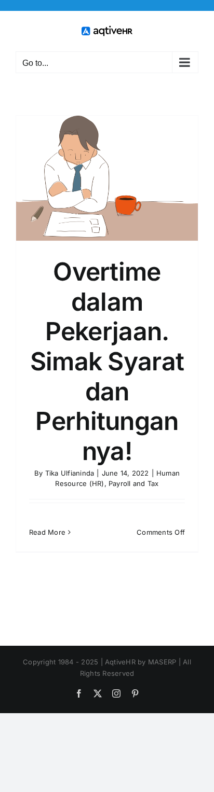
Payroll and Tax (134, 483)
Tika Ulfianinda (70, 473)
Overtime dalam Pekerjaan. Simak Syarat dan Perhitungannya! (107, 361)
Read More (47, 532)
